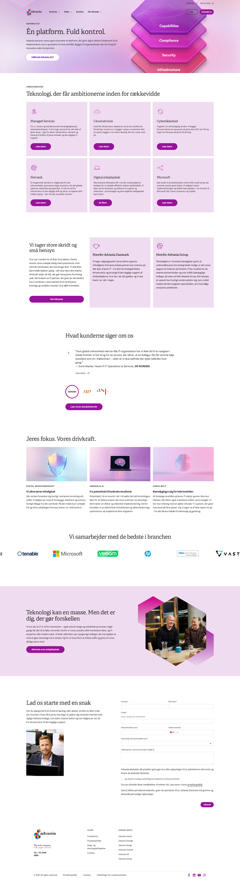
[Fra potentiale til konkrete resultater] (120, 464)
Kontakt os (207, 12)
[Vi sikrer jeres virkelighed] (56, 464)
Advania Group (125, 830)
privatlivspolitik (194, 784)
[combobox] (167, 743)
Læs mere (41, 146)
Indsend (207, 804)
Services (53, 12)
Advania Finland (125, 850)
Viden (66, 12)
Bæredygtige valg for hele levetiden (173, 491)
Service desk (205, 3)
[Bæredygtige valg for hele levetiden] (183, 464)
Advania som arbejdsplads (45, 649)
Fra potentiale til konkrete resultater (111, 491)
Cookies (91, 853)
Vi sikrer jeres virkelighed (40, 491)
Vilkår (90, 830)
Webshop (190, 3)
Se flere (103, 202)
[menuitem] (192, 3)
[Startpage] (34, 12)
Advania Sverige (125, 841)
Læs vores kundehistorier (84, 406)
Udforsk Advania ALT (43, 57)
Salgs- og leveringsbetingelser (96, 847)
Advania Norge (125, 845)
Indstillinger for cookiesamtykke (111, 875)
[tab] (68, 350)
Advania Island (125, 836)
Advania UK (123, 854)
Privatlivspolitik (94, 841)
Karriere (80, 12)
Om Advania (93, 12)
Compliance (92, 836)
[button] (72, 391)
